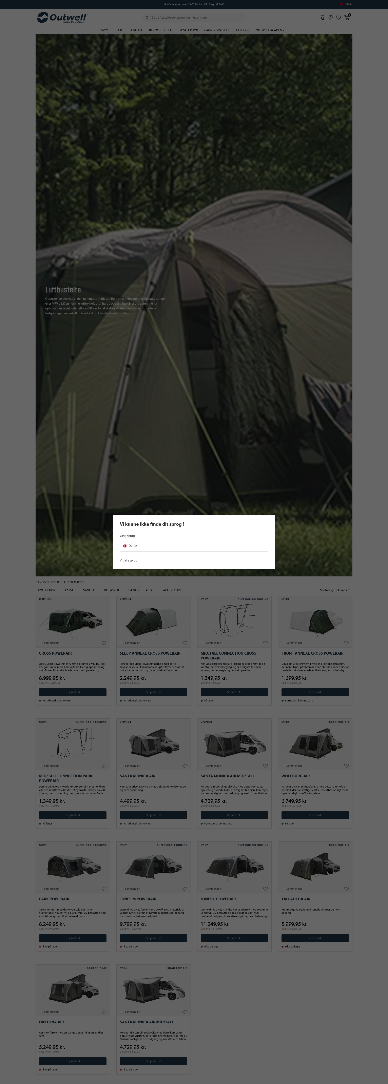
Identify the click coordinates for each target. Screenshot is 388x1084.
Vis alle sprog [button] (128, 560)
